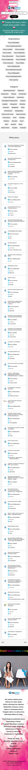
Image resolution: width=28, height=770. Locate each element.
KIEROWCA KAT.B (13, 265)
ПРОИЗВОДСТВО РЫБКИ (15, 231)
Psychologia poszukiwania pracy (13, 719)
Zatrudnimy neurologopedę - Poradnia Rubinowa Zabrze (15, 329)
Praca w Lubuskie (19, 49)
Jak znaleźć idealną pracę (13, 699)
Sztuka (20, 124)
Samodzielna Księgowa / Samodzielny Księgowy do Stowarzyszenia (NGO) (14, 581)
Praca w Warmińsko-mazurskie (13, 69)
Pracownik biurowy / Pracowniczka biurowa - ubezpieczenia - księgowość (15, 490)
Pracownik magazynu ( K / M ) (15, 183)
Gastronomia (20, 97)
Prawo (14, 117)
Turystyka (14, 127)
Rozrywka (14, 121)
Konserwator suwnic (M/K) (14, 501)
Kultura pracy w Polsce (13, 729)
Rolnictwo (6, 121)
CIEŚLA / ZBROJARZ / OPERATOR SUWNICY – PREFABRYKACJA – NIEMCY (16, 374)
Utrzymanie (6, 107)
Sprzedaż (13, 124)
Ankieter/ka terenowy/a (13, 592)
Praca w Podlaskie (20, 59)
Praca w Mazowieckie (7, 56)
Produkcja (21, 117)
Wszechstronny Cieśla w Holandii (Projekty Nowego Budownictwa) (15, 567)
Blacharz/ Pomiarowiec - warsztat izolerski (14, 553)
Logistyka (4, 104)
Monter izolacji (11, 277)
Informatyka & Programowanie (9, 100)
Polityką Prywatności (16, 765)
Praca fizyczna (6, 117)
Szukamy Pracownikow (14, 450)
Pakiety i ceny (13, 753)
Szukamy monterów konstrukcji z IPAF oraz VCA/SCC (16, 464)
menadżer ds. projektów (14, 341)
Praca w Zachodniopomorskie (13, 76)
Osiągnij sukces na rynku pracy (13, 712)
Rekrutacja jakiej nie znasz (13, 714)
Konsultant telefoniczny (14, 351)
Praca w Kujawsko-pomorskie (13, 46)
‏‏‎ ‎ (16, 4)
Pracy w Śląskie (20, 63)
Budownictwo (4, 94)
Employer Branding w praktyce (13, 724)
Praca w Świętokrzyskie (14, 66)
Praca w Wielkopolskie (13, 73)
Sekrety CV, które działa (13, 702)
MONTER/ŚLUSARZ (13, 526)
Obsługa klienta (19, 110)
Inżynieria (22, 100)
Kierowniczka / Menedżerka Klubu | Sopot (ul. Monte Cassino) (15, 302)
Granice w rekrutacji (13, 731)
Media (22, 107)
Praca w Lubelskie (7, 49)
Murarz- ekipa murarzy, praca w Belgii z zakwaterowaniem (16, 514)
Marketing (22, 104)
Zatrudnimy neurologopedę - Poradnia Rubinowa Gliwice (15, 316)
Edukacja (13, 94)
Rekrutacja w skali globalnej (13, 726)
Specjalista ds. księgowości (15, 631)
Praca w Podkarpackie (7, 59)
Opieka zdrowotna (20, 114)
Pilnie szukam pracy (13, 440)
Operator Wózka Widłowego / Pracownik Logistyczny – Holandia (15, 172)
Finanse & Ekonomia (9, 97)
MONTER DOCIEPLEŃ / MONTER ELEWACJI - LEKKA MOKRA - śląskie (16, 478)
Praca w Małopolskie (19, 52)
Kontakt (13, 743)
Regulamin (13, 746)
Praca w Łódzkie (7, 52)
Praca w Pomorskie (8, 63)
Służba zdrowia (5, 127)
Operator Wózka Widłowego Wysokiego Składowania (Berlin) (16, 220)
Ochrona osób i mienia (7, 114)
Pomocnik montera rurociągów (15, 363)
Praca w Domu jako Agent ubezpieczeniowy (14, 619)
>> (25, 642)
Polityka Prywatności (13, 748)
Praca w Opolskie (20, 56)
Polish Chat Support (13, 197)
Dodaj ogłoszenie (14, 2)
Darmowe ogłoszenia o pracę (13, 741)
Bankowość (21, 90)
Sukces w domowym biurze (13, 709)
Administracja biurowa (9, 90)
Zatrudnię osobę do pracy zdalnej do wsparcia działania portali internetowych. (15, 414)
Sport (6, 124)
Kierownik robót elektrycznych (15, 289)
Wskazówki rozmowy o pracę (13, 707)
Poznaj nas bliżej (13, 738)
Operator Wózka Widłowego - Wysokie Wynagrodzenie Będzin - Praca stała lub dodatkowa (16, 539)
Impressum (13, 751)
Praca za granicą (13, 79)
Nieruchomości (8, 110)
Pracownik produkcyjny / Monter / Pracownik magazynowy (16, 146)
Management (13, 104)
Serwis (21, 121)
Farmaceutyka (22, 94)
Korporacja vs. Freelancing (13, 734)
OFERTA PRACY (12, 243)
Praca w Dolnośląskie (13, 42)
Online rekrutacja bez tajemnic (13, 704)
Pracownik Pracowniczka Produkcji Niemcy (14, 207)
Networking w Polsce (13, 721)
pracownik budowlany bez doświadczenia (14, 159)
